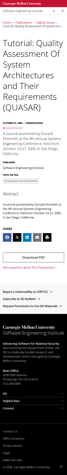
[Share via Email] (37, 237)
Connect (8, 408)
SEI (5, 394)
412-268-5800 (12, 384)
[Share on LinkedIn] (27, 237)
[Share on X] (17, 237)
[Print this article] (47, 237)
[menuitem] (24, 11)
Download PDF (33, 257)
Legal (6, 453)
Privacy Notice (12, 446)
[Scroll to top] (62, 467)
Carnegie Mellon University (32, 467)
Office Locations (13, 438)
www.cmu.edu (12, 460)
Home (7, 22)
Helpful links (11, 401)
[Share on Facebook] (7, 237)
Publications (23, 22)
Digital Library (45, 22)
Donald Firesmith (14, 127)
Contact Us (10, 431)
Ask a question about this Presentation (29, 267)
